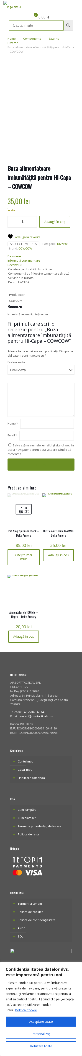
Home (12, 38)
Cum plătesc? (27, 818)
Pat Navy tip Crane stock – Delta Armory (23, 533)
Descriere (14, 256)
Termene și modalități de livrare (39, 826)
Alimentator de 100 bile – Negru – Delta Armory (23, 614)
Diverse (13, 43)
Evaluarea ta (16, 362)
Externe (54, 38)
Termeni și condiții (30, 903)
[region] (41, 1009)
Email (12, 435)
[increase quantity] (32, 222)
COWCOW (25, 248)
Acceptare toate (41, 1021)
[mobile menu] (76, 7)
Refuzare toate (41, 1046)
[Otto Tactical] (12, 7)
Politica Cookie (26, 1010)
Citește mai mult (23, 557)
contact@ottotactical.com (36, 716)
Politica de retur (28, 834)
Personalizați (41, 1034)
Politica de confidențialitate (36, 920)
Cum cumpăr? (27, 810)
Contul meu (25, 761)
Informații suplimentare (24, 260)
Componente (32, 38)
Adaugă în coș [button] (58, 555)
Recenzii (14, 265)
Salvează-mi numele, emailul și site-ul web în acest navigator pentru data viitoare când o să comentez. (41, 449)
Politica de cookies (30, 912)
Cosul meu (25, 770)
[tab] (41, 256)
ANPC (21, 928)
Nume (13, 423)
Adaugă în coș (54, 221)
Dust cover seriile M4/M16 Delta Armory (58, 533)
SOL (20, 936)
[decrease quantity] (13, 222)
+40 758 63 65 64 (33, 712)
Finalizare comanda (31, 778)
